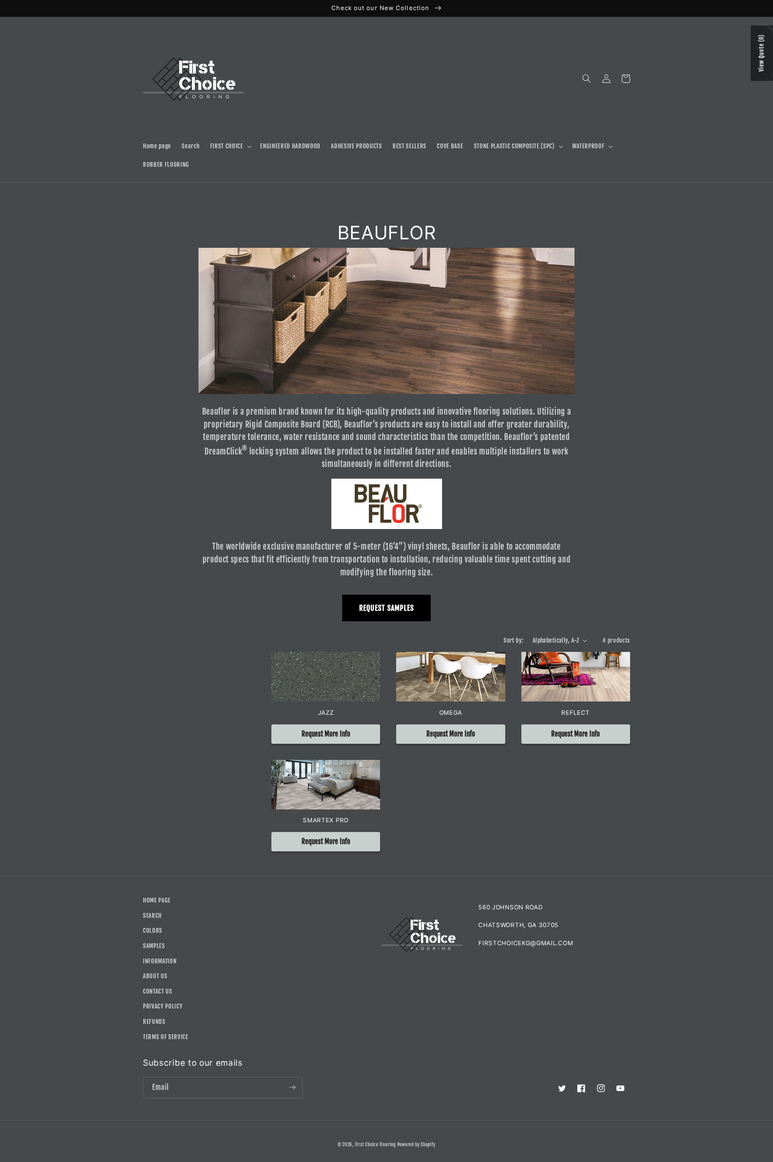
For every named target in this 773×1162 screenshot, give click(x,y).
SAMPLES (154, 946)
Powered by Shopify (416, 1144)
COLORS (152, 930)
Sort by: (514, 640)
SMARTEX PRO (326, 820)
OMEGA (450, 712)
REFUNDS (154, 1021)
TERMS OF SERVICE (165, 1037)
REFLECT (575, 712)
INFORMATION (159, 961)
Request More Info (326, 734)
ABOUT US (155, 976)
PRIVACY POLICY (162, 1006)
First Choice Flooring (375, 1144)
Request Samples (386, 608)
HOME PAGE (157, 900)
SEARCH (152, 915)
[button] (230, 146)
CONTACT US (157, 991)
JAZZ (326, 712)
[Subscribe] (292, 1087)
